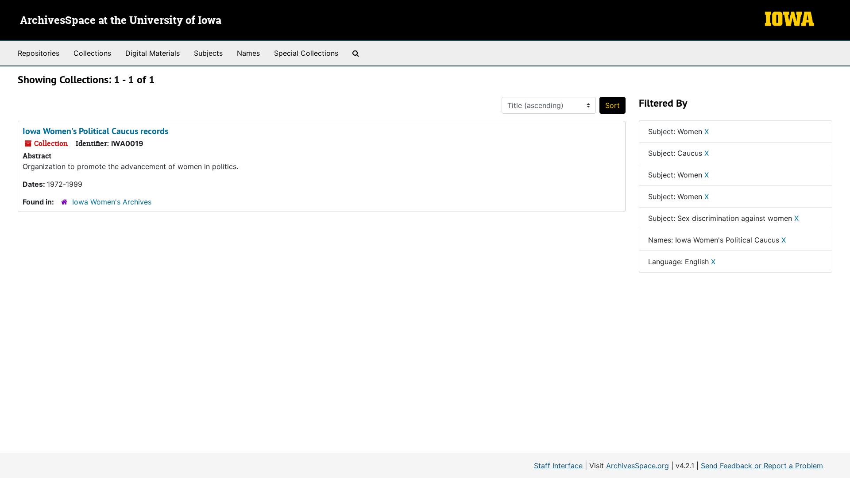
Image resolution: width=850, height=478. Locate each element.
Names (248, 53)
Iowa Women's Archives (111, 201)
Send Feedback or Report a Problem (762, 465)
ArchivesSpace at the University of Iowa (120, 20)
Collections (92, 53)
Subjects (208, 53)
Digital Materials (152, 53)
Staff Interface (558, 465)
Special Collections (306, 53)
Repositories (38, 53)
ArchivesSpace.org (637, 465)
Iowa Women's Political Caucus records (95, 131)
